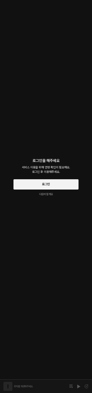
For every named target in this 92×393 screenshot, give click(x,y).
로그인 (46, 184)
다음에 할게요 (46, 194)
